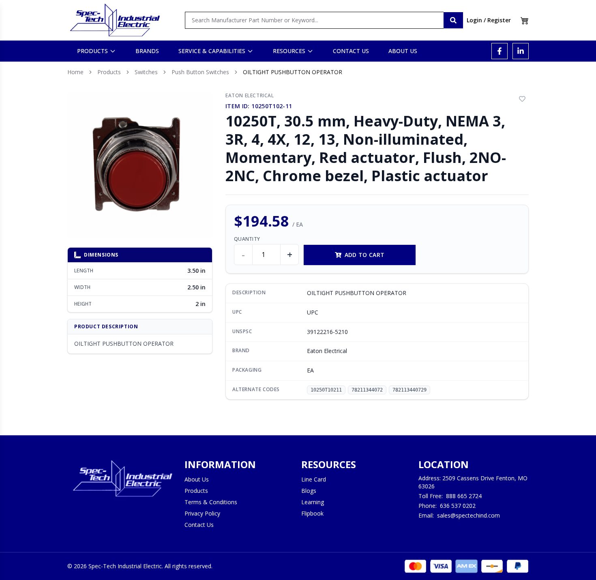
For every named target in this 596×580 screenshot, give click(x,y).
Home (75, 72)
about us (402, 51)
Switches (146, 72)
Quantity (247, 239)
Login (474, 20)
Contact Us (199, 525)
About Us (196, 479)
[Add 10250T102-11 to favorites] (522, 98)
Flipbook (312, 513)
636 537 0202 (458, 505)
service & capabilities (211, 51)
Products (109, 72)
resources (289, 51)
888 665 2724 (464, 496)
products (92, 51)
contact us (351, 51)
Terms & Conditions (210, 502)
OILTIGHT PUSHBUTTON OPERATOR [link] (292, 72)
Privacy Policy (202, 513)
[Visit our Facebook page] (499, 51)
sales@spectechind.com (468, 515)
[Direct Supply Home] (114, 20)
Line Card (313, 479)
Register (499, 20)
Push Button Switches (200, 72)
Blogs (308, 490)
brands (147, 51)
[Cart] (525, 20)
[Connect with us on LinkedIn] (520, 51)
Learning (312, 502)
